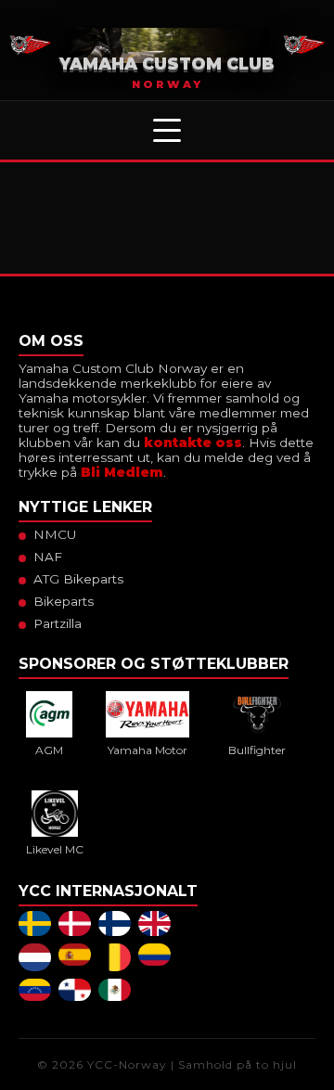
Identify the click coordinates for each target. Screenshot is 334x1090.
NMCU (54, 534)
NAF (47, 556)
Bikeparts (63, 601)
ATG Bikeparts (78, 578)
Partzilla (57, 623)
